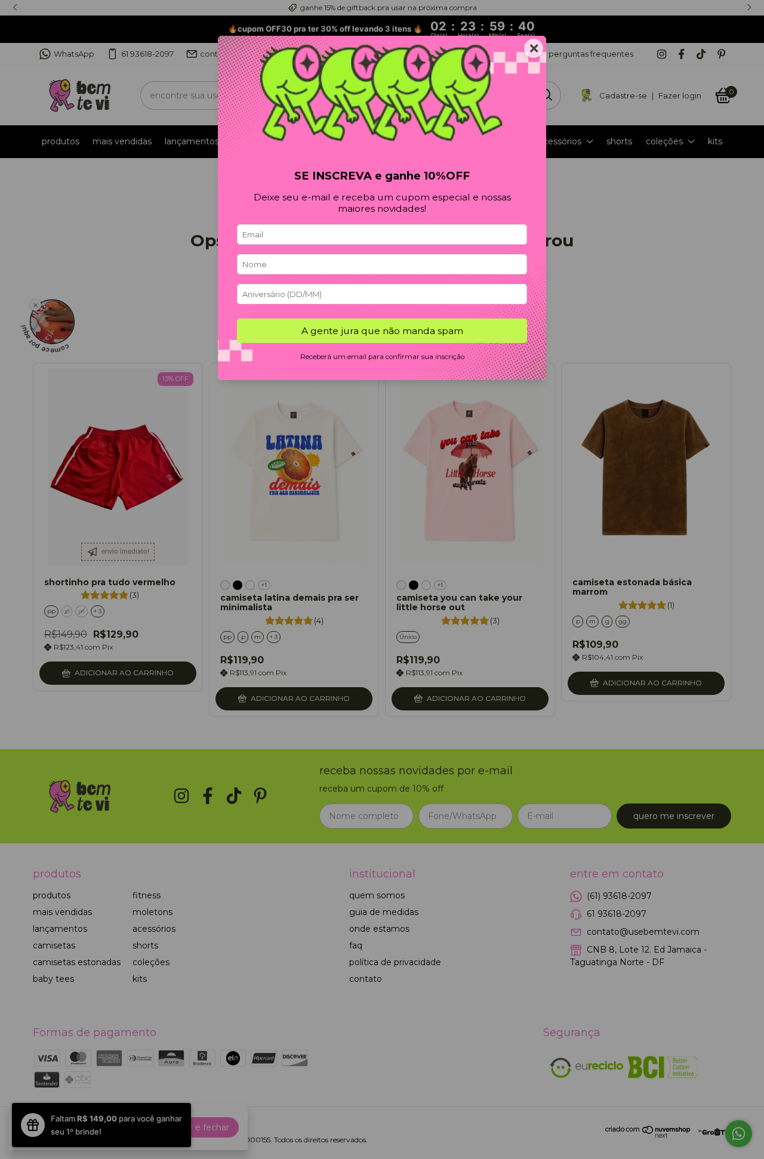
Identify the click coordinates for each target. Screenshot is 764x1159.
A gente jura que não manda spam (382, 330)
